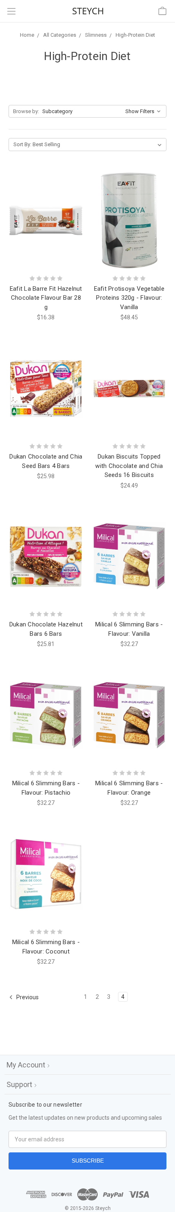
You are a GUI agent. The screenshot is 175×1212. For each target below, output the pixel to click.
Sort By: (22, 144)
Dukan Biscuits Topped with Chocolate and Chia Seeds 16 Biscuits (129, 466)
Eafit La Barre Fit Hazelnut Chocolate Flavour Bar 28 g (46, 298)
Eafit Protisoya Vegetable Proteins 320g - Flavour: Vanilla (129, 298)
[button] (87, 111)
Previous (27, 997)
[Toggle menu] (11, 11)
